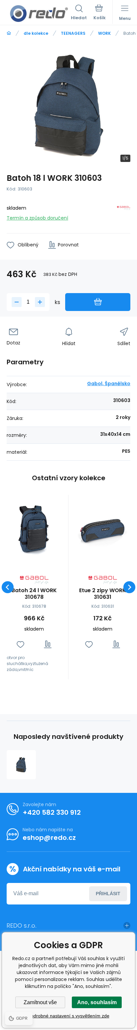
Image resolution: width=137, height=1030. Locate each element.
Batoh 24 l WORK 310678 (34, 593)
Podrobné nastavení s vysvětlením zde (68, 1015)
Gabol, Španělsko (108, 383)
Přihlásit (108, 893)
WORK (104, 33)
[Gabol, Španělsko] (123, 211)
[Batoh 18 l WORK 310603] (21, 764)
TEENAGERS (73, 33)
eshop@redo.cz (49, 837)
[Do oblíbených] (20, 644)
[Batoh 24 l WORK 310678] (34, 528)
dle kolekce (36, 33)
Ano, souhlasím (97, 1002)
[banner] (39, 14)
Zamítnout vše (40, 1002)
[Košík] (99, 13)
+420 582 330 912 (52, 812)
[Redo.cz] (9, 33)
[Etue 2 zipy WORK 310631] (102, 528)
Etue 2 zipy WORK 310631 (102, 593)
